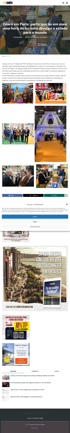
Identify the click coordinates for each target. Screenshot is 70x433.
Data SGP (46, 413)
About (22, 413)
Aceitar (35, 216)
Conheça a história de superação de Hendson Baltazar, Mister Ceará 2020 (32, 375)
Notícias (36, 37)
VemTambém (18, 37)
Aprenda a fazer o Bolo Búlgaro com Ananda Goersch (26, 396)
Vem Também (43, 37)
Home (3, 56)
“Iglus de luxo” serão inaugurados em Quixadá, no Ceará (27, 389)
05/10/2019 (28, 37)
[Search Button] (63, 2)
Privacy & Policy (37, 413)
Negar (35, 221)
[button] (67, 204)
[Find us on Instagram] (34, 428)
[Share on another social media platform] (66, 195)
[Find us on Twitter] (36, 428)
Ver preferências (35, 226)
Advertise (28, 413)
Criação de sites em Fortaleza (37, 424)
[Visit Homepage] (7, 3)
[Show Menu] (67, 2)
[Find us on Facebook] (32, 428)
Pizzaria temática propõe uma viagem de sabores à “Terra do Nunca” (30, 382)
